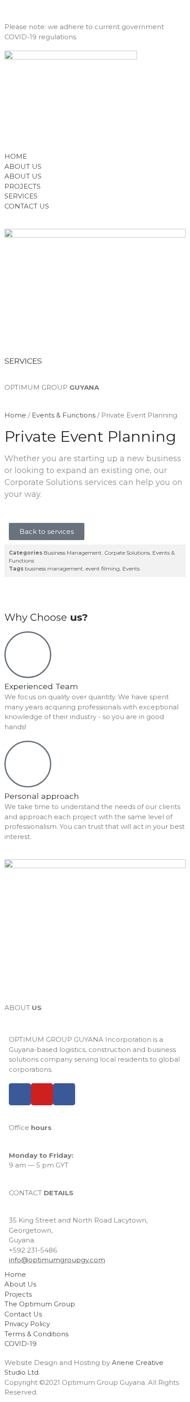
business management (54, 568)
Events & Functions (63, 415)
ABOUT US (23, 166)
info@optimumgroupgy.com (57, 1260)
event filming (103, 568)
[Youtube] (42, 1094)
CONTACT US (26, 206)
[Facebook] (20, 1094)
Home (15, 415)
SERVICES (21, 196)
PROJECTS (22, 186)
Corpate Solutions (127, 552)
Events (131, 568)
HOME (15, 156)
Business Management (73, 552)
